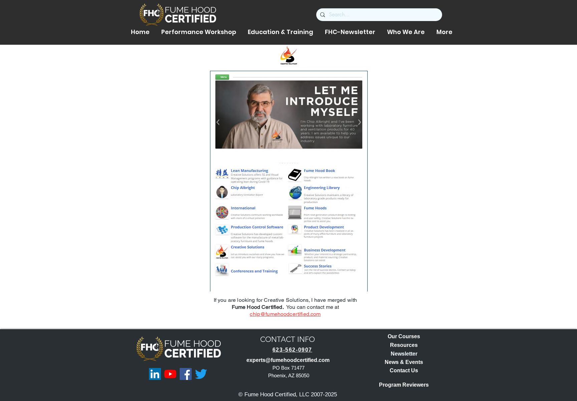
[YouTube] (170, 374)
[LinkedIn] (155, 374)
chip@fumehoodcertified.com (285, 314)
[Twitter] (201, 374)
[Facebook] (186, 374)
